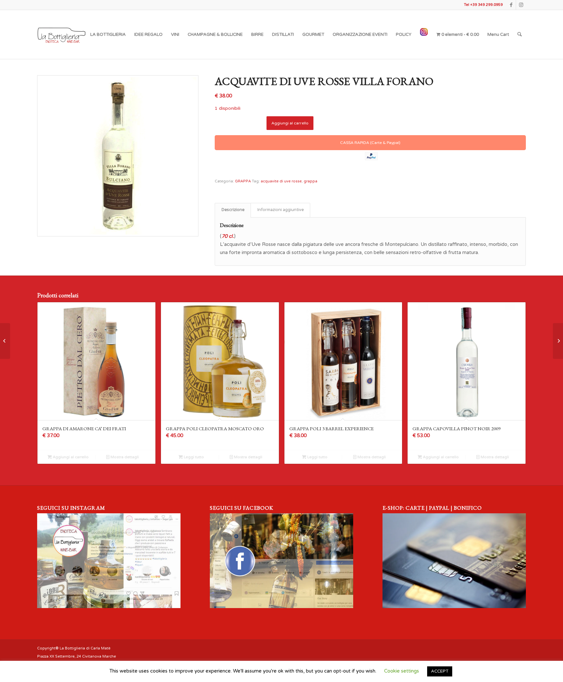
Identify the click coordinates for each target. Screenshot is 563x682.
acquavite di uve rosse (281, 181)
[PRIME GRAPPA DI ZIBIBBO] (558, 341)
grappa (310, 181)
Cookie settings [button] (401, 671)
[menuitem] (108, 34)
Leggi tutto (193, 457)
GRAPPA (243, 181)
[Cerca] (519, 34)
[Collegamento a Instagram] (521, 5)
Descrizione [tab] (233, 209)
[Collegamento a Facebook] (511, 5)
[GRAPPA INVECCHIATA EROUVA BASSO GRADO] (5, 341)
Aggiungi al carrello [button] (70, 457)
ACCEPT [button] (439, 671)
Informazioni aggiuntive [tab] (280, 209)
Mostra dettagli (124, 457)
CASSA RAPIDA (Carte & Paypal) (370, 142)
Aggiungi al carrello (290, 123)
